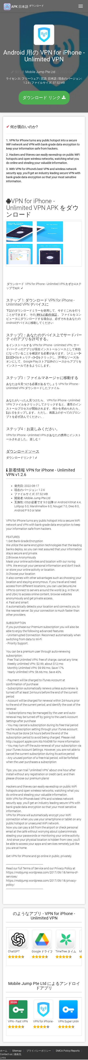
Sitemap (16, 1050)
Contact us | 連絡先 (10, 1054)
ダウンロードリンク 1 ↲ (21, 457)
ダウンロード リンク (42, 97)
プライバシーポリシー (38, 1050)
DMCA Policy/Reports (68, 1050)
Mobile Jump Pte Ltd (40, 72)
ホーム (4, 1050)
